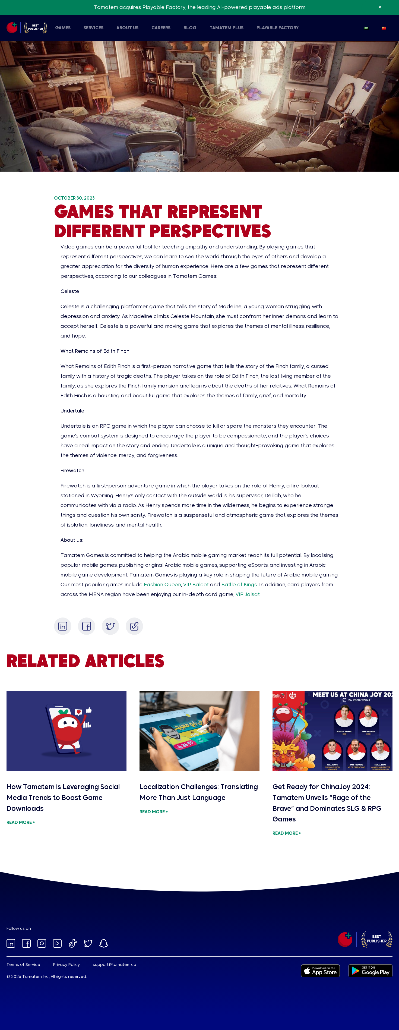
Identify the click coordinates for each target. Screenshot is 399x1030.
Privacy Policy (66, 965)
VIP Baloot (195, 584)
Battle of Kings (238, 584)
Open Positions (151, 28)
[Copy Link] (134, 626)
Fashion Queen (161, 584)
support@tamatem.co (114, 965)
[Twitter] (110, 626)
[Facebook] (86, 626)
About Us (127, 28)
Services (93, 28)
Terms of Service (23, 965)
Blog (190, 28)
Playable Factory (277, 28)
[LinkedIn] (62, 626)
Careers (160, 28)
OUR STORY (48, 28)
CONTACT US (113, 28)
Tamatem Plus (226, 28)
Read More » (21, 823)
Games (63, 28)
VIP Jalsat (247, 594)
